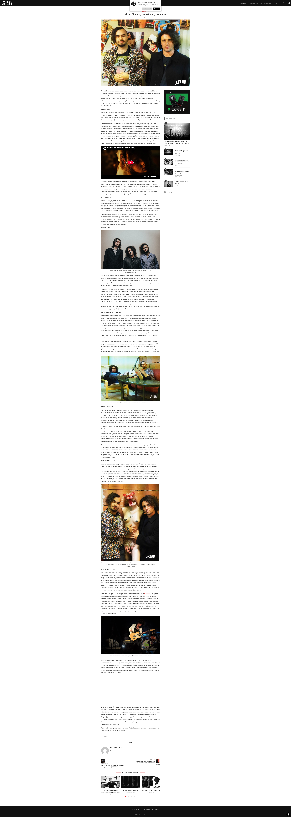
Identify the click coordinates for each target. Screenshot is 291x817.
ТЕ (261, 3)
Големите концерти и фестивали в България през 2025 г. (182, 151)
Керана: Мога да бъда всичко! (181, 182)
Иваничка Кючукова (142, 17)
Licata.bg (169, 192)
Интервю (243, 3)
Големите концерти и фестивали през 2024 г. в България (182, 161)
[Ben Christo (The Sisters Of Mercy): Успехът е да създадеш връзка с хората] (151, 782)
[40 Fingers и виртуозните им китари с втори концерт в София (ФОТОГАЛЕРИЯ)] (130, 782)
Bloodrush (147, 594)
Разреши (156, 8)
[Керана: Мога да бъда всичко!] (168, 184)
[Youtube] (286, 3)
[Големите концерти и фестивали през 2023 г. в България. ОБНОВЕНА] (177, 131)
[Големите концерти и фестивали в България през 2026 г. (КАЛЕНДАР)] (168, 172)
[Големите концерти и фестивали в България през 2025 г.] (168, 152)
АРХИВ (275, 3)
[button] (103, 786)
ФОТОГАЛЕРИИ (253, 3)
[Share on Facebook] (129, 742)
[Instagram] (284, 3)
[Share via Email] (131, 742)
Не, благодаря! (147, 8)
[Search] (288, 3)
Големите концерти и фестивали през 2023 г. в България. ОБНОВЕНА (176, 142)
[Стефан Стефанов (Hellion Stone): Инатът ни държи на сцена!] (110, 782)
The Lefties (104, 736)
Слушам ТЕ (267, 3)
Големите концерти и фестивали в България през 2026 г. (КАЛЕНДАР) (182, 172)
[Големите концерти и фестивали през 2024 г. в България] (168, 162)
